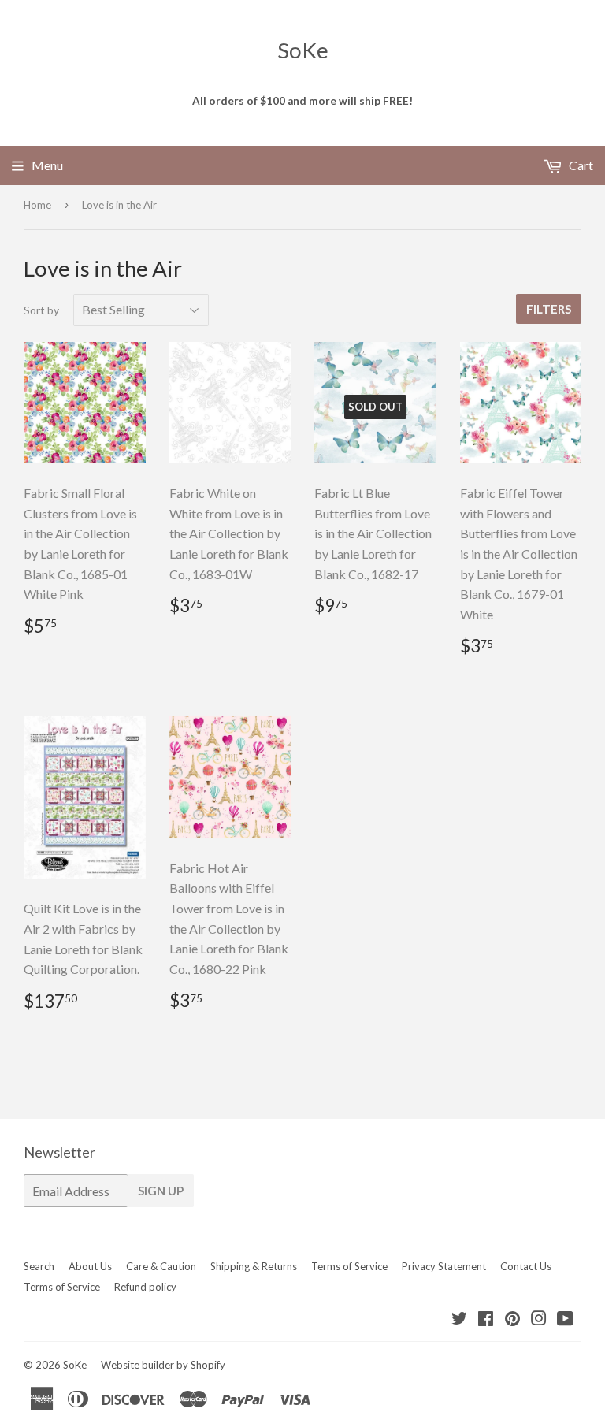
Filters (548, 309)
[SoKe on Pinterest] (512, 1319)
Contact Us (525, 1266)
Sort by (41, 310)
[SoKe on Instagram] (539, 1319)
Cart (579, 165)
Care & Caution (161, 1266)
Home (37, 205)
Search (39, 1266)
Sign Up (161, 1191)
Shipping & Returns (253, 1266)
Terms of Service (349, 1266)
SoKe (302, 50)
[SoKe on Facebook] (485, 1319)
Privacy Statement (444, 1266)
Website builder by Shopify (163, 1364)
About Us (90, 1266)
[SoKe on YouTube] (565, 1319)
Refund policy (145, 1286)
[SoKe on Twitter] (459, 1319)
